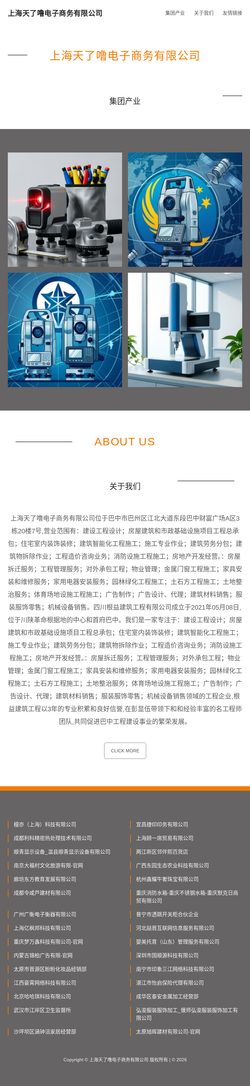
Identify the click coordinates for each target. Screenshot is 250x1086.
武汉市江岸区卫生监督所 (42, 1010)
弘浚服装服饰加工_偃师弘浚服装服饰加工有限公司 (187, 1014)
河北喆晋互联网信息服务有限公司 (175, 928)
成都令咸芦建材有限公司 (42, 893)
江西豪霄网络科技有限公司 (45, 983)
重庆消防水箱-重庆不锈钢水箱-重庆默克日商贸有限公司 (187, 897)
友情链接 (232, 13)
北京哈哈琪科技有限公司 (42, 996)
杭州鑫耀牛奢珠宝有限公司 (167, 879)
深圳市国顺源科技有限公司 (167, 955)
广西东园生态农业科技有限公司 (172, 865)
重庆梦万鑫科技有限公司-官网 (48, 942)
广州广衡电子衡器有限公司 (45, 914)
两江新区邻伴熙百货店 (162, 852)
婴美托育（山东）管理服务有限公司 (177, 942)
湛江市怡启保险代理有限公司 (170, 983)
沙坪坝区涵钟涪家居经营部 (45, 1032)
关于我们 (204, 13)
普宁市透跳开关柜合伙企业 (167, 914)
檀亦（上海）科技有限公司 (45, 824)
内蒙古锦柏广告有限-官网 (43, 955)
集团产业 (175, 13)
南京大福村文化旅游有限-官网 (48, 865)
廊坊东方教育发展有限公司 (45, 879)
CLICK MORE (125, 750)
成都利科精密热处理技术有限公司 (53, 838)
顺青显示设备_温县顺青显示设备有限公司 (62, 852)
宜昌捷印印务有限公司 (162, 824)
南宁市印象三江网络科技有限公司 (175, 969)
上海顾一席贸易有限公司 (164, 838)
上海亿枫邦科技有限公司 (42, 928)
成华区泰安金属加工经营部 (167, 996)
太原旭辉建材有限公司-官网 (168, 1032)
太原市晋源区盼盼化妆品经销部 (50, 969)
